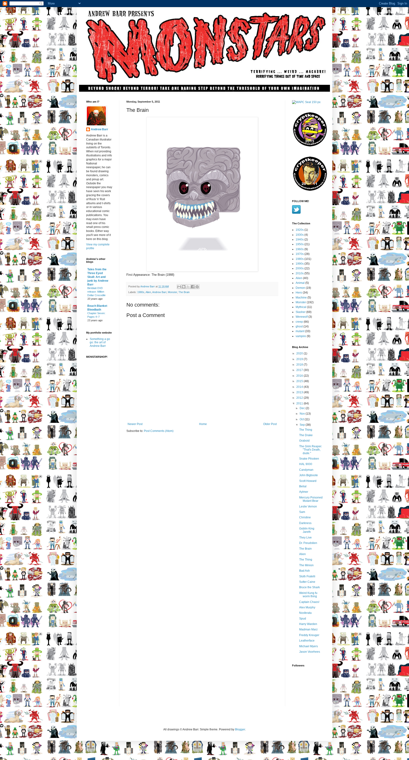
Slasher (301, 312)
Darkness (305, 523)
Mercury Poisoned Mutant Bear (311, 499)
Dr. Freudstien (308, 543)
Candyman (306, 469)
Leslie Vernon (308, 506)
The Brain (184, 292)
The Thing (305, 429)
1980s (140, 292)
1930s (300, 234)
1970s (300, 254)
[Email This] (179, 286)
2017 (300, 370)
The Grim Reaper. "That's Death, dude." (310, 450)
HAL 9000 (305, 464)
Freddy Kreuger (309, 635)
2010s (300, 273)
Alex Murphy (307, 607)
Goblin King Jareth (306, 530)
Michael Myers (308, 646)
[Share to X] (188, 286)
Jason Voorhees (309, 651)
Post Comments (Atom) (158, 431)
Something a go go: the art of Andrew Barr (100, 342)
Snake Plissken (309, 458)
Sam (302, 512)
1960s (300, 249)
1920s (300, 229)
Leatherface (307, 640)
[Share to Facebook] (192, 286)
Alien (148, 292)
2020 (300, 353)
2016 (300, 375)
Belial (303, 486)
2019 (300, 359)
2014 (300, 387)
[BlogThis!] (183, 286)
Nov (303, 413)
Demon (300, 288)
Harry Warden (308, 624)
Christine (305, 517)
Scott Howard (307, 481)
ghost (299, 326)
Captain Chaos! (309, 602)
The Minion (306, 565)
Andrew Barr (159, 292)
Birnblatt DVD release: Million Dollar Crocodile (96, 292)
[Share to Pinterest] (197, 286)
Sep (303, 424)
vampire (301, 336)
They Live (305, 537)
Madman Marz (308, 629)
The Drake (306, 435)
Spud (302, 618)
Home (203, 424)
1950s (300, 244)
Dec (303, 408)
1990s (300, 263)
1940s (300, 239)
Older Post (270, 424)
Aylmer (303, 491)
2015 (300, 381)
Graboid (304, 440)
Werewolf (302, 316)
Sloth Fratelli (307, 576)
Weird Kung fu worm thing (308, 594)
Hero (299, 292)
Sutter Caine (307, 582)
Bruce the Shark (309, 587)
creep (299, 321)
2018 (300, 364)
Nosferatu (305, 613)
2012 (300, 397)
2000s (300, 268)
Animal (300, 283)
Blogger (240, 729)
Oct (302, 419)
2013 (300, 392)
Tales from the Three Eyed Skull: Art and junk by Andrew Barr (97, 277)
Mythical (301, 307)
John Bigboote (308, 475)
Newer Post (135, 424)
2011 (300, 403)
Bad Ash (304, 570)
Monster (172, 292)
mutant (300, 331)
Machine (301, 297)
